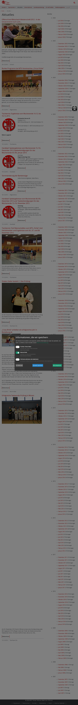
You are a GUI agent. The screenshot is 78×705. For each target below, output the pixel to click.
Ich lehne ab (19, 365)
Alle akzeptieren (57, 365)
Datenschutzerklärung (42, 342)
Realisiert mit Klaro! (58, 368)
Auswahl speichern (38, 365)
